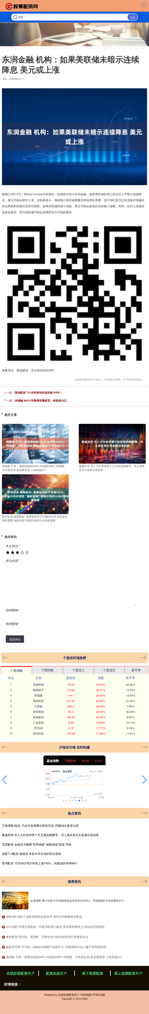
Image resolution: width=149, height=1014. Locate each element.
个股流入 (78, 670)
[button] (4, 779)
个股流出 (109, 670)
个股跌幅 (47, 670)
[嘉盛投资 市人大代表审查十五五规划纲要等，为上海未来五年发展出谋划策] (112, 443)
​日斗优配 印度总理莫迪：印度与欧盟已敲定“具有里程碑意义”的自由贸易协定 (55, 927)
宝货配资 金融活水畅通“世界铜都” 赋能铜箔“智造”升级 (36, 844)
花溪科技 (38, 684)
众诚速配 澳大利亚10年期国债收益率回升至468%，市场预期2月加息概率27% (77, 900)
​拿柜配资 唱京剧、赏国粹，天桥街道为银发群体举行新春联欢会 (47, 937)
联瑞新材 (38, 717)
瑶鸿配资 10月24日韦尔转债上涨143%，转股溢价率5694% (39, 863)
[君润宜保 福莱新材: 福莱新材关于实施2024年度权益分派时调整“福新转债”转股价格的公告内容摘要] (35, 494)
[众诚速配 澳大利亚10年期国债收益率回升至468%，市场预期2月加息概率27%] (15, 900)
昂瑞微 (38, 695)
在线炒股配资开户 (21, 973)
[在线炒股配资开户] (22, 6)
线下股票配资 (92, 973)
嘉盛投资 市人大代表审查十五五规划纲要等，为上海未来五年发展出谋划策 (50, 835)
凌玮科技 (38, 733)
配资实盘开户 (56, 973)
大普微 (38, 706)
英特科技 (38, 701)
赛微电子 (38, 690)
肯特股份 (38, 712)
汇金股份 (38, 722)
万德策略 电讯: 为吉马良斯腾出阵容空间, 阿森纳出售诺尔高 (40, 825)
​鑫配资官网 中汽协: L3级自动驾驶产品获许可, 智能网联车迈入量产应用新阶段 (56, 947)
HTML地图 (98, 995)
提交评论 (15, 639)
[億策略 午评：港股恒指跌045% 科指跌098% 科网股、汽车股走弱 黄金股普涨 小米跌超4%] (35, 443)
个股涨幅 (16, 670)
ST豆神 (38, 728)
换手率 (136, 670)
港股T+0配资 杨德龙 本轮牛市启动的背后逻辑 (31, 854)
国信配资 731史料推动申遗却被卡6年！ (38, 392)
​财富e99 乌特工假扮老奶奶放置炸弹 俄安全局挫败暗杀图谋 (44, 916)
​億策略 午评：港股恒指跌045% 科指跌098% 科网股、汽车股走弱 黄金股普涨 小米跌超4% (63, 957)
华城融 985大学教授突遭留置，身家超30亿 (41, 400)
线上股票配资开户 (128, 973)
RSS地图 (86, 995)
